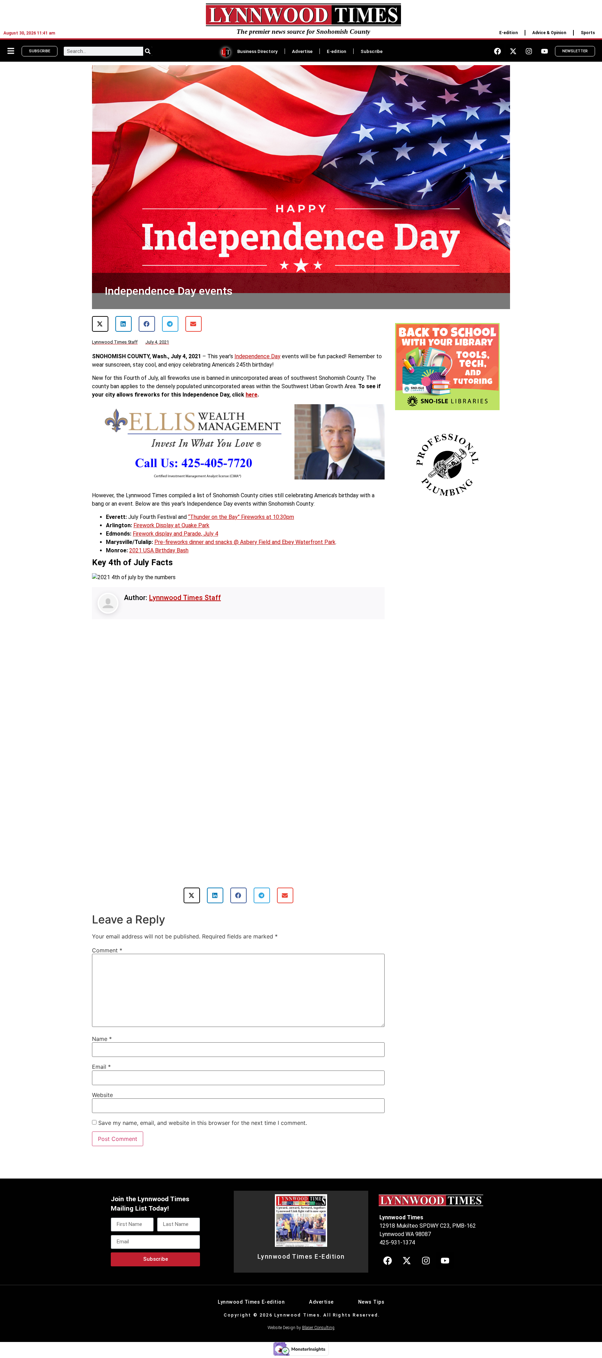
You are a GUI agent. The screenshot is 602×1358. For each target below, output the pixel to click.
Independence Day (257, 356)
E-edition (508, 32)
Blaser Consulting (318, 1327)
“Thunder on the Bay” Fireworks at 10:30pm (241, 517)
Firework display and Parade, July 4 (175, 533)
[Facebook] (497, 51)
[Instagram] (529, 51)
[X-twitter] (513, 51)
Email (101, 1066)
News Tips (371, 1302)
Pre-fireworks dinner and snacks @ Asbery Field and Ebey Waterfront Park (244, 542)
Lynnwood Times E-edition (251, 1302)
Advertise (302, 51)
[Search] (147, 51)
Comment (107, 950)
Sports (588, 32)
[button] (100, 324)
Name (102, 1039)
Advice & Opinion (549, 32)
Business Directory (257, 51)
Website (102, 1095)
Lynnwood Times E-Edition (301, 1256)
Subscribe (372, 51)
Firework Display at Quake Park (171, 525)
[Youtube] (544, 51)
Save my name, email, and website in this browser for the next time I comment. (202, 1123)
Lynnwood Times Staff (185, 597)
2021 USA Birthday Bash (158, 550)
